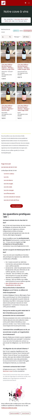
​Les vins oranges (9, 190)
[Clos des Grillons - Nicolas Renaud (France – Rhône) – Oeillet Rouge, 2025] (24, 52)
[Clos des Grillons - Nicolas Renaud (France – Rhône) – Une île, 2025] (8, 93)
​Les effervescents (9, 193)
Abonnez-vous (8, 371)
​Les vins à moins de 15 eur (11, 200)
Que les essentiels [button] (14, 413)
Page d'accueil (6, 164)
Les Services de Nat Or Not (9, 167)
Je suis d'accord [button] (25, 413)
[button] (17, 37)
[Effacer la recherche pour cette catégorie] (18, 30)
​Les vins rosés (8, 187)
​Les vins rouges (8, 184)
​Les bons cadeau (9, 174)
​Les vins (6, 177)
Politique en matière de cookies (9, 407)
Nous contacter (16, 206)
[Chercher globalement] (30, 30)
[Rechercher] (10, 37)
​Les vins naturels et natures (12, 197)
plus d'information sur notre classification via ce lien (14, 284)
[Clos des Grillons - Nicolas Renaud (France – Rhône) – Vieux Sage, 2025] (24, 93)
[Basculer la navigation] (29, 3)
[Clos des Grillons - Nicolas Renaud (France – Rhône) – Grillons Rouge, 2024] (8, 52)
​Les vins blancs (8, 180)
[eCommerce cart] (25, 3)
